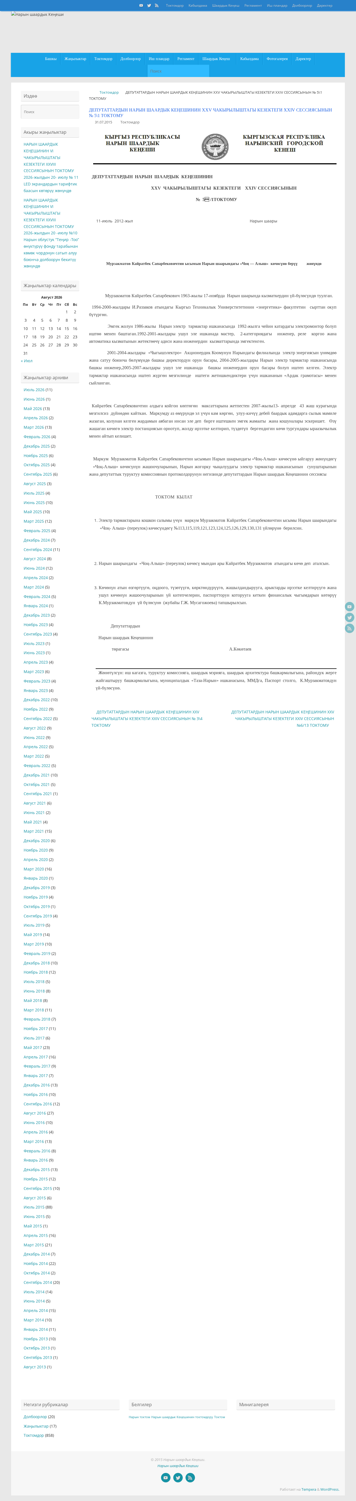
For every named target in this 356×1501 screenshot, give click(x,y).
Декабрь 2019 (37, 887)
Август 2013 (35, 1366)
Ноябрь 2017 (36, 1028)
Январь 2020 (36, 878)
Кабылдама (198, 5)
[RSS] (157, 5)
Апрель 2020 (36, 859)
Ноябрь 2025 (36, 455)
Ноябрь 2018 (36, 972)
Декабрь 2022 (37, 699)
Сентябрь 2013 (38, 1357)
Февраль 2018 (37, 1019)
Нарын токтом (139, 1417)
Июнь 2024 (34, 568)
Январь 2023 (36, 690)
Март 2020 (34, 869)
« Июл (27, 360)
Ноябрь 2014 (36, 1263)
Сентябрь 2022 (38, 718)
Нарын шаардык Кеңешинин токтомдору (182, 1417)
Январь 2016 (36, 1160)
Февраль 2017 (37, 1066)
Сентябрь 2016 (38, 1103)
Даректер (324, 5)
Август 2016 (35, 1113)
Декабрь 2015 (37, 1169)
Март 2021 (34, 831)
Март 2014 (34, 1320)
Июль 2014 (34, 1291)
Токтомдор (175, 5)
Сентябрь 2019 (38, 916)
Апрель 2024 (36, 577)
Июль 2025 (34, 493)
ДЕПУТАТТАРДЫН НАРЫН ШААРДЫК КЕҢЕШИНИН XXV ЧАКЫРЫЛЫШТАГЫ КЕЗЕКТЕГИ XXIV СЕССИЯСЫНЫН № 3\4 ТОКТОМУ (147, 718)
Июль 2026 (34, 389)
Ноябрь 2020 (36, 850)
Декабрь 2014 (37, 1254)
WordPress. (329, 1489)
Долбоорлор (302, 5)
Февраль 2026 (37, 436)
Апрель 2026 (36, 417)
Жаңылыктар (36, 1426)
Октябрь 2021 (37, 784)
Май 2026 (33, 408)
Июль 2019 (34, 925)
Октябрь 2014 (37, 1273)
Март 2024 (34, 587)
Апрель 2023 (36, 662)
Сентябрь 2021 (38, 793)
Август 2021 (35, 803)
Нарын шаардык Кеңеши (178, 1465)
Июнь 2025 (34, 502)
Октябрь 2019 (37, 906)
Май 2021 (33, 822)
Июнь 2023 (34, 652)
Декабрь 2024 (37, 540)
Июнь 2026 (34, 399)
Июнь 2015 (34, 1216)
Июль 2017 (34, 1038)
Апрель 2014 (36, 1310)
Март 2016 (34, 1141)
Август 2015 (35, 1197)
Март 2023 (34, 671)
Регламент (253, 5)
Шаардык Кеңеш (225, 5)
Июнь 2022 (34, 737)
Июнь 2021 (34, 812)
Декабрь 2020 (37, 840)
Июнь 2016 (34, 1122)
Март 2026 (34, 427)
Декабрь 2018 (37, 963)
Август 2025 (35, 483)
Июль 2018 (34, 981)
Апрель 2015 (36, 1235)
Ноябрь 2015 (36, 1179)
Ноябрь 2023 (36, 624)
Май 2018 (33, 1000)
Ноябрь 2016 (36, 1094)
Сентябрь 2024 (38, 549)
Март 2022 (34, 756)
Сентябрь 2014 (38, 1282)
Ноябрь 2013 (36, 1338)
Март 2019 (34, 944)
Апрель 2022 (36, 746)
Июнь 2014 (34, 1301)
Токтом (219, 1417)
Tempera (308, 1489)
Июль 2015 (34, 1207)
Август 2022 (35, 728)
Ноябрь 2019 (36, 897)
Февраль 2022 (37, 765)
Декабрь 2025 (37, 446)
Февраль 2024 (37, 596)
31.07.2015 (103, 122)
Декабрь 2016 (37, 1085)
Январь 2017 (36, 1075)
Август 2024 (35, 558)
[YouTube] (141, 5)
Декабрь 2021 (37, 775)
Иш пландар (277, 5)
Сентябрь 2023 (38, 634)
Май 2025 (33, 511)
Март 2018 (34, 1010)
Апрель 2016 (36, 1132)
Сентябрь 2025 (38, 474)
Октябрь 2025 (37, 464)
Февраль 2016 (37, 1150)
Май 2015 (33, 1226)
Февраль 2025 (37, 530)
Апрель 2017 (36, 1057)
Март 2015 (34, 1244)
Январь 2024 (36, 605)
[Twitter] (149, 5)
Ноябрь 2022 (36, 709)
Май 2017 (33, 1047)
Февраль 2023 (37, 681)
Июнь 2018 (34, 991)
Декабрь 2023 (37, 615)
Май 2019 (33, 934)
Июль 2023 (34, 643)
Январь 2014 (36, 1329)
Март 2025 (34, 521)
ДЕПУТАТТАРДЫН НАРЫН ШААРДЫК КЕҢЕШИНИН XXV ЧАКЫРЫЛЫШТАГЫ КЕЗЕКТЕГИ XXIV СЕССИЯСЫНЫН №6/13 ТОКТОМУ (282, 718)
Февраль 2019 (37, 953)
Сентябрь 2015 (38, 1188)
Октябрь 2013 (37, 1348)
